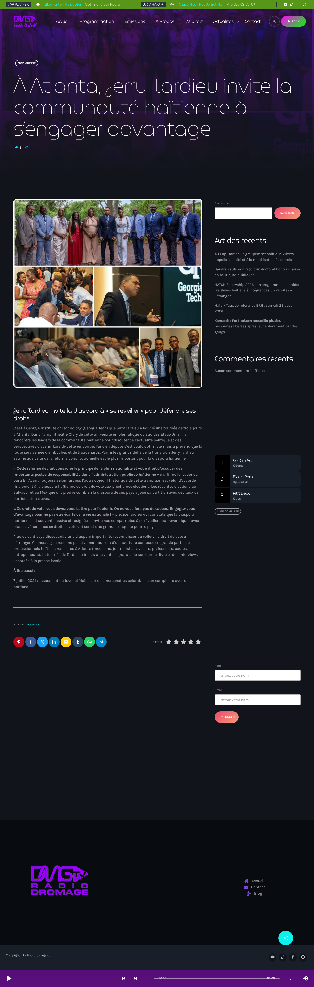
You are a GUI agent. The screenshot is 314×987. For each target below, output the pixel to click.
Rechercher (222, 203)
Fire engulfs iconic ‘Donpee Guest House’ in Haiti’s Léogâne (266, 619)
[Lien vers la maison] (25, 21)
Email (218, 690)
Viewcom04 (32, 624)
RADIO (293, 21)
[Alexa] (304, 4)
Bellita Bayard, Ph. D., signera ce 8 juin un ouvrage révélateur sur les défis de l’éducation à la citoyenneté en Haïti (267, 547)
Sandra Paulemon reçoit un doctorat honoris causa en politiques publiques (51, 695)
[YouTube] (285, 4)
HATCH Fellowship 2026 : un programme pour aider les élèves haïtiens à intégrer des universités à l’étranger (257, 290)
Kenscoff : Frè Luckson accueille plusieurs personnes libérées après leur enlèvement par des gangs (256, 326)
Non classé (27, 63)
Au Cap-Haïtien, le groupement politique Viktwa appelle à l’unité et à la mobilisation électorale (156, 695)
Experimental (233, 412)
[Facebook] (298, 4)
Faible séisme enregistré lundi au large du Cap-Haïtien (255, 594)
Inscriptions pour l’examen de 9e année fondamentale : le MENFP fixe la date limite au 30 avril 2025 (267, 644)
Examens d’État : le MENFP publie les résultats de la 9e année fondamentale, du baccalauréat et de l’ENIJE (256, 569)
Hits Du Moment (240, 422)
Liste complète (228, 511)
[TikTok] (292, 4)
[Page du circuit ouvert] (149, 978)
